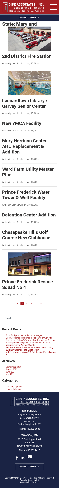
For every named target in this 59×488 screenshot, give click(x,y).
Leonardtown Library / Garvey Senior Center (24, 103)
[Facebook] (17, 458)
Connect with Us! (29, 17)
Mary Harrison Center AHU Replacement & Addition (24, 146)
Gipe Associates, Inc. (28, 478)
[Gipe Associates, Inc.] (23, 7)
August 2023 (11, 369)
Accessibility (25, 482)
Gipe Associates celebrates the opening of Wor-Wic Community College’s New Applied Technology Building (30, 339)
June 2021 (10, 372)
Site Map (35, 482)
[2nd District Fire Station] (29, 40)
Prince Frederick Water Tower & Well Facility (26, 195)
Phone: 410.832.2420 (29, 450)
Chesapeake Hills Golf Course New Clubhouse (26, 235)
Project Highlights (13, 389)
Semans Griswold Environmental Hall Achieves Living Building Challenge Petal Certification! (29, 348)
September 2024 (13, 367)
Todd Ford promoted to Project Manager (24, 335)
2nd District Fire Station (27, 56)
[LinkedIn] (22, 458)
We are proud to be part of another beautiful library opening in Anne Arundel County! (29, 343)
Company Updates (14, 386)
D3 (37, 480)
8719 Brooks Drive (29, 417)
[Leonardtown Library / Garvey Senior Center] (29, 84)
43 (41, 304)
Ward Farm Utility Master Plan (28, 172)
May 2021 (10, 374)
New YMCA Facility (21, 123)
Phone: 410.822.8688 (29, 428)
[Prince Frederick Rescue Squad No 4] (29, 265)
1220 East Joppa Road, (29, 439)
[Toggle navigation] (53, 7)
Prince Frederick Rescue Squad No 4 (27, 284)
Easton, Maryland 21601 (29, 424)
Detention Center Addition (29, 215)
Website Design (27, 480)
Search (50, 318)
